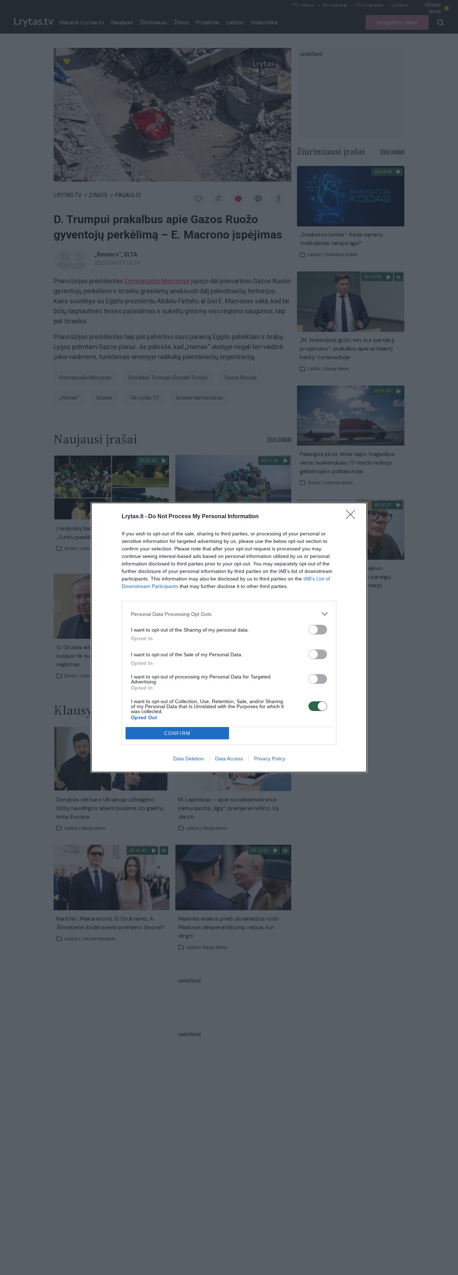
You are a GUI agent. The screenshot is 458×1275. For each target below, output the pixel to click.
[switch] (317, 629)
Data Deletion (188, 758)
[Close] (353, 517)
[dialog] (229, 637)
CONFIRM (177, 733)
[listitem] (229, 614)
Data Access (229, 758)
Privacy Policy (269, 758)
